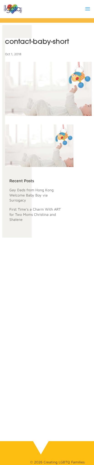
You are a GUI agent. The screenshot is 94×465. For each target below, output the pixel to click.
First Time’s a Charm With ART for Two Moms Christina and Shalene (35, 214)
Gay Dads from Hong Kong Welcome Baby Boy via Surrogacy (31, 195)
